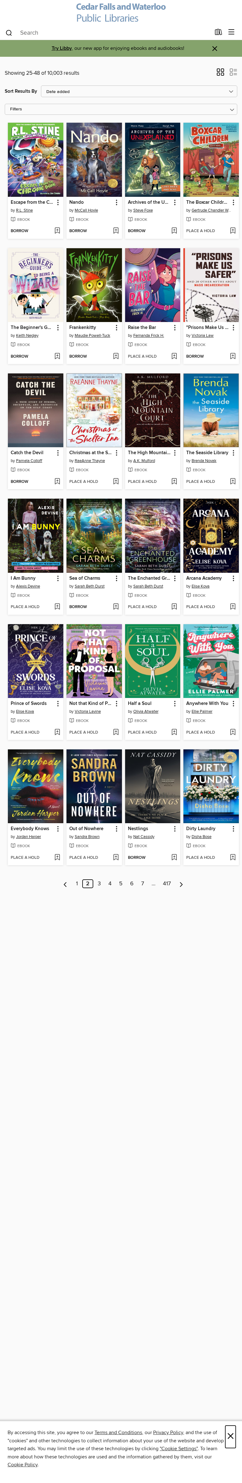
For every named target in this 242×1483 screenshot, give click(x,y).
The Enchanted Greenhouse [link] (150, 578)
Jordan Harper (28, 836)
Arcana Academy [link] (204, 578)
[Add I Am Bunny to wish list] (57, 607)
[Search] (9, 32)
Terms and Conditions (118, 1432)
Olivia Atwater (145, 711)
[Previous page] (65, 884)
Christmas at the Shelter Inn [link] (91, 453)
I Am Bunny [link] (23, 578)
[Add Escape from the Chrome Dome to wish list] (57, 231)
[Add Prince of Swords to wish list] (57, 733)
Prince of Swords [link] (29, 703)
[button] (220, 74)
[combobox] (107, 32)
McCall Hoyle (86, 210)
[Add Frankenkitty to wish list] (116, 357)
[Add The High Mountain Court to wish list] (174, 482)
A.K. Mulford (144, 460)
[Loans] (218, 33)
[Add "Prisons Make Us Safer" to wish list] (233, 357)
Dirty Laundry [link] (201, 829)
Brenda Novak (204, 460)
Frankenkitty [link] (82, 328)
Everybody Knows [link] (30, 829)
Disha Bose (201, 836)
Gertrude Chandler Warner (212, 210)
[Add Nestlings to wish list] (174, 858)
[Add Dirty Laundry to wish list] (233, 858)
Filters (16, 109)
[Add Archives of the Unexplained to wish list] (174, 231)
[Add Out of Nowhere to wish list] (116, 858)
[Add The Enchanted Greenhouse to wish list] (174, 607)
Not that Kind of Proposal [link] (91, 703)
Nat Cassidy (143, 836)
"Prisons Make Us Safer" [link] (208, 328)
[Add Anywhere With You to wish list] (233, 733)
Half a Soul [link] (140, 703)
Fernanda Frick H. (148, 335)
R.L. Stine (24, 210)
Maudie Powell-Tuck (92, 335)
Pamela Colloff (29, 460)
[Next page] (181, 884)
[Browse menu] (231, 32)
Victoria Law (203, 335)
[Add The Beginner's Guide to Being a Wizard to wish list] (57, 357)
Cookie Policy (22, 1465)
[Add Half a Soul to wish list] (174, 733)
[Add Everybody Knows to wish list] (57, 858)
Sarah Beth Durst (90, 586)
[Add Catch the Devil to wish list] (57, 482)
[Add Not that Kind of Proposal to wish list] (116, 733)
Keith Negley (27, 335)
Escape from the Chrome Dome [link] (33, 202)
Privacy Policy (168, 1432)
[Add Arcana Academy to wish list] (233, 607)
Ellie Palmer (202, 711)
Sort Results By (21, 91)
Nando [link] (76, 202)
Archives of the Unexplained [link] (150, 202)
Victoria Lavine (88, 711)
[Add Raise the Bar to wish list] (174, 357)
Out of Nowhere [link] (86, 829)
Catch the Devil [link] (27, 453)
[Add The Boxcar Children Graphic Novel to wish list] (233, 231)
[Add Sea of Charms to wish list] (116, 607)
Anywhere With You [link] (207, 703)
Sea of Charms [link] (84, 578)
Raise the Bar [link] (142, 328)
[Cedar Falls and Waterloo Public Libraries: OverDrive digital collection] (121, 12)
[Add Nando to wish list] (116, 231)
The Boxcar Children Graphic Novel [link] (208, 202)
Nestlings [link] (138, 829)
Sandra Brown (87, 836)
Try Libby (62, 48)
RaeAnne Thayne (90, 460)
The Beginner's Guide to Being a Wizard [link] (33, 328)
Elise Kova (201, 586)
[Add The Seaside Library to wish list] (233, 482)
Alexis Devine (28, 586)
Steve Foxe (143, 210)
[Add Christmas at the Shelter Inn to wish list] (116, 482)
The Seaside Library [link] (207, 453)
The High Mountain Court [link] (150, 453)
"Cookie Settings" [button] (179, 1448)
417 (167, 883)
